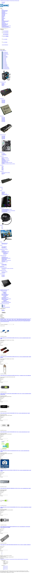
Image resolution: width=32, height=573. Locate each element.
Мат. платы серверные (5, 295)
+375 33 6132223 (5, 31)
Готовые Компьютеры (5, 10)
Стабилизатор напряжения (5, 251)
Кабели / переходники (5, 157)
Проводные (3, 173)
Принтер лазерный (5, 252)
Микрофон (3, 159)
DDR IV (3, 85)
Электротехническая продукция (6, 27)
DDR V (3, 84)
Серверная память (4, 291)
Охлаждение (28, 319)
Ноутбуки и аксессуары (5, 23)
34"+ (2, 228)
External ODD (4, 247)
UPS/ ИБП (3, 250)
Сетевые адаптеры (4, 259)
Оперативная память (9, 318)
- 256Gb (4, 319)
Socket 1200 (3, 136)
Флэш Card (3, 22)
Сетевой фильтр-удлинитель (5, 160)
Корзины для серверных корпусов (6, 298)
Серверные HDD (4, 154)
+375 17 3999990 (5, 36)
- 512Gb (12, 319)
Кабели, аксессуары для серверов (6, 302)
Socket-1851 (3, 102)
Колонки (3, 16)
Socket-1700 (3, 101)
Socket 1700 (3, 137)
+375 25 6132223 (5, 34)
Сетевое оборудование (5, 21)
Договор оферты (26, 559)
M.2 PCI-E (3, 276)
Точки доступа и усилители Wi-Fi (6, 260)
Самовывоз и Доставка (9, 0)
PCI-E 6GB (3, 119)
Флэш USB (3, 15)
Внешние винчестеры (5, 24)
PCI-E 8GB (3, 120)
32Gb (2, 167)
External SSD (3, 272)
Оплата (5, 0)
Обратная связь (17, 0)
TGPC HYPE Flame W (6, 54)
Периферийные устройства (4, 249)
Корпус (3, 17)
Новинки (4, 305)
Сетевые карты (4, 256)
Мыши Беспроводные (5, 243)
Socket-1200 (3, 100)
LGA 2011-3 (5, 300)
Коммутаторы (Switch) (5, 257)
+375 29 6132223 (5, 32)
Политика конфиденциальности (19, 559)
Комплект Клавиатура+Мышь (6, 172)
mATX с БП (3, 192)
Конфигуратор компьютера (6, 307)
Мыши (3, 19)
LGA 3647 (4, 296)
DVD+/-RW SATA (4, 246)
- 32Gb (9, 319)
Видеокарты (3, 12)
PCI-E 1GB (3, 117)
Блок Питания (2, 266)
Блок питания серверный (5, 294)
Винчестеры (26, 318)
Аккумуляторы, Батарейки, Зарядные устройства (8, 163)
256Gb (3, 166)
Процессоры (3, 11)
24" (2, 226)
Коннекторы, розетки (5, 261)
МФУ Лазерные (5, 253)
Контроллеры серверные (5, 297)
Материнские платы (4, 13)
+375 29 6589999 (5, 39)
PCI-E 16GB (3, 121)
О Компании (2, 0)
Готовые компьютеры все (6, 68)
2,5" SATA (3, 153)
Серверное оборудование (5, 26)
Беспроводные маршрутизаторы (6, 258)
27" (2, 227)
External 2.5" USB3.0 (4, 271)
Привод (3, 20)
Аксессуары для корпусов (5, 194)
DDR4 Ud (4, 292)
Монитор (3, 18)
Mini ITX (3, 193)
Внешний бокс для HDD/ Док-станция (7, 162)
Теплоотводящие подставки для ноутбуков (7, 268)
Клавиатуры (2, 171)
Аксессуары (3, 14)
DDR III (3, 83)
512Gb (3, 168)
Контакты (13, 0)
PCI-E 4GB (3, 118)
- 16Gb (7, 319)
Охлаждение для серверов (5, 301)
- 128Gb (17, 319)
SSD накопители (2, 273)
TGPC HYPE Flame (5, 53)
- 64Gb (15, 319)
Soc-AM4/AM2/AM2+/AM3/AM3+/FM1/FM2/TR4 (8, 210)
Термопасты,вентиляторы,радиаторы (7, 209)
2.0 (2, 188)
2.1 (2, 189)
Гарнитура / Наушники (5, 161)
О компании (2, 559)
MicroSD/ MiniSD (4, 264)
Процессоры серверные (5, 299)
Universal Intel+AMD (4, 211)
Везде (2, 9)
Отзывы (4, 306)
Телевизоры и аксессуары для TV (6, 25)
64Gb (2, 169)
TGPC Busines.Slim (5, 52)
